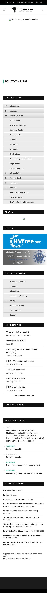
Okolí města (15, 154)
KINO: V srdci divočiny (16, 387)
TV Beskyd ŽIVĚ (16, 197)
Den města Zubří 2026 (16, 341)
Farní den (6, 495)
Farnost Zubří (15, 178)
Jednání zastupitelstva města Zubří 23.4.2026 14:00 (21, 517)
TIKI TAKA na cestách (15, 370)
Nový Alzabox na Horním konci (14, 499)
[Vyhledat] (43, 10)
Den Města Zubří (9, 491)
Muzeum (13, 111)
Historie (13, 140)
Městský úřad (15, 173)
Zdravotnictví (15, 310)
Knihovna (14, 149)
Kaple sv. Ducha (16, 130)
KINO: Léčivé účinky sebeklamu (20, 361)
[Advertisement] (23, 49)
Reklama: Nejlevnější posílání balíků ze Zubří (24, 473)
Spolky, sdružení (17, 305)
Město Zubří (15, 106)
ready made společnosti (12, 559)
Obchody (14, 286)
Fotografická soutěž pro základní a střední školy (20, 511)
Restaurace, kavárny (18, 296)
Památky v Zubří (16, 116)
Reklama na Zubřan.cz (25, 2)
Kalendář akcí (10, 2)
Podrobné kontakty (14, 449)
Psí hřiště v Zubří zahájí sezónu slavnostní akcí (20, 531)
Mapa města (15, 164)
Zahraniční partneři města (21, 159)
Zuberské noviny (17, 168)
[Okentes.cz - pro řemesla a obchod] (24, 219)
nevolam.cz (26, 559)
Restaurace (14, 183)
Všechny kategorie (18, 281)
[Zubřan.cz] (23, 10)
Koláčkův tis (15, 120)
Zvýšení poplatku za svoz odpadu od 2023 (23, 465)
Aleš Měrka (10, 446)
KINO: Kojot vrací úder (15, 378)
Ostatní (13, 315)
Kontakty (39, 2)
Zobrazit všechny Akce (23, 395)
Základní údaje (16, 135)
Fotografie (14, 144)
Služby (12, 301)
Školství (13, 188)
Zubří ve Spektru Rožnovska (22, 202)
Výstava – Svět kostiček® (17, 332)
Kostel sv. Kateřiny (18, 125)
